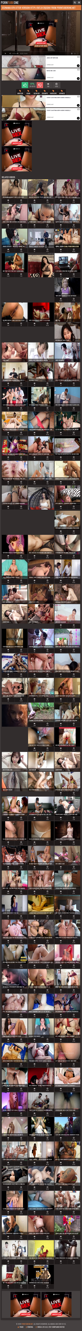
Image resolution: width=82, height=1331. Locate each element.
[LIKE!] (25, 85)
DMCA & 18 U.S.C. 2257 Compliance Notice (50, 1327)
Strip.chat (50, 65)
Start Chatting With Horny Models (58, 97)
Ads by (54, 253)
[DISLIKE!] (40, 85)
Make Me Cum (51, 70)
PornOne (10, 3)
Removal (30, 1327)
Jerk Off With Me (52, 58)
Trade (21, 1327)
